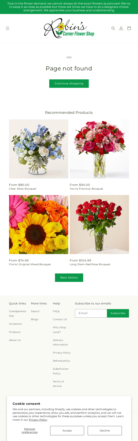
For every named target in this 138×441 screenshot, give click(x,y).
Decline (105, 430)
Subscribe (118, 313)
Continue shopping (69, 83)
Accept (67, 430)
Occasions (15, 323)
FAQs (56, 311)
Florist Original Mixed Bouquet (30, 264)
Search (35, 311)
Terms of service (58, 384)
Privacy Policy (38, 419)
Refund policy (61, 360)
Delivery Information (60, 342)
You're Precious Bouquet (86, 188)
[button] (8, 28)
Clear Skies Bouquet (22, 188)
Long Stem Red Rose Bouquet (90, 264)
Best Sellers (69, 277)
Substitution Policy (60, 371)
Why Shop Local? (59, 329)
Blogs (34, 319)
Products (14, 332)
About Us (15, 340)
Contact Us (60, 319)
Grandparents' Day (18, 313)
